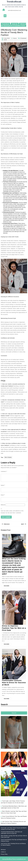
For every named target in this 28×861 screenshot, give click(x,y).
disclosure (3, 849)
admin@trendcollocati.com (14, 10)
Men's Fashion (8, 457)
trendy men (15, 24)
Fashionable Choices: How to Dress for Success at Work (14, 682)
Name (3, 485)
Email (3, 495)
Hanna (15, 38)
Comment (4, 471)
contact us (3, 851)
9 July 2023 (7, 38)
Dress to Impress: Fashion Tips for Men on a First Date (14, 628)
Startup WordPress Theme (9, 859)
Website (3, 504)
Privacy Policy (4, 854)
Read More (7, 586)
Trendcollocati (14, 1)
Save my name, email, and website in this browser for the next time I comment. (12, 511)
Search (4, 704)
